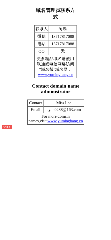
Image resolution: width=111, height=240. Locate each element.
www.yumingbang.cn (55, 74)
